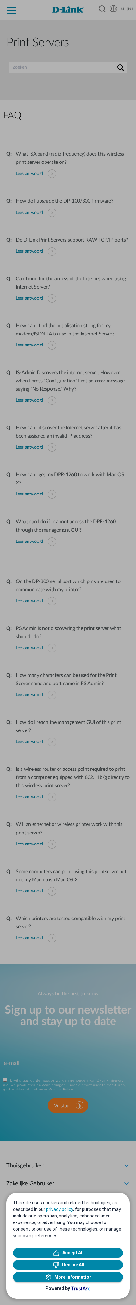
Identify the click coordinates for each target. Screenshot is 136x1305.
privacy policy (59, 1209)
